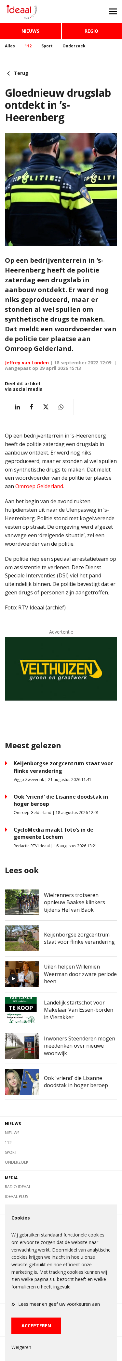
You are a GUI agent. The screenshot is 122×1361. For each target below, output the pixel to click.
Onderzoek (74, 46)
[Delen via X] (46, 407)
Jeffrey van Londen (27, 362)
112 (28, 46)
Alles (10, 46)
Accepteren (36, 1325)
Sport (47, 46)
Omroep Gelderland (39, 486)
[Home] (30, 11)
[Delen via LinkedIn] (17, 407)
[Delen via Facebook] (31, 407)
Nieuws (30, 31)
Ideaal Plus (16, 1196)
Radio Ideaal (18, 1186)
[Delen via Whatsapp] (61, 407)
